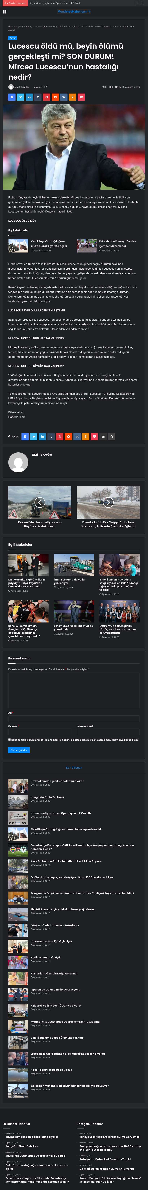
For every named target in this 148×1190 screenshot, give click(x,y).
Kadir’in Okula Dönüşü (45, 957)
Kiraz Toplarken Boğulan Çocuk (51, 1070)
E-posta (13, 726)
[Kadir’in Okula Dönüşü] (18, 962)
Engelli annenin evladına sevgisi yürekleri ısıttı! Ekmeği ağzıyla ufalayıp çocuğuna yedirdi (118, 585)
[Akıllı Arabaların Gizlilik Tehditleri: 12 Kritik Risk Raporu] (18, 866)
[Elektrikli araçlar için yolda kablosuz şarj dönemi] (18, 914)
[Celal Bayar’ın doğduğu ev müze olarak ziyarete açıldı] (18, 245)
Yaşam (27, 26)
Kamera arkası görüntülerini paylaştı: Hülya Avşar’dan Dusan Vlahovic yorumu (26, 583)
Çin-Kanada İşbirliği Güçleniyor (51, 941)
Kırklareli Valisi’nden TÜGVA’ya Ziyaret (56, 1005)
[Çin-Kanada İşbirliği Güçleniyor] (18, 946)
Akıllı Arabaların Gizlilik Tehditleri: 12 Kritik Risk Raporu (66, 861)
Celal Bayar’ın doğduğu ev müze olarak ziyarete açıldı (66, 829)
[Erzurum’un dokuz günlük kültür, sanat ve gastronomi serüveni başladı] (119, 611)
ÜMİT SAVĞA (22, 87)
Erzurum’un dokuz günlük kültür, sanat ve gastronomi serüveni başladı (117, 629)
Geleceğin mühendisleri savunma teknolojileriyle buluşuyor (70, 1086)
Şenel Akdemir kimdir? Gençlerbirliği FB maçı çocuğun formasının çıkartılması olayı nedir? (24, 631)
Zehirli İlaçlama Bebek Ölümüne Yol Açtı (57, 1038)
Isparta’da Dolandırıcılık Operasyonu (55, 989)
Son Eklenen (74, 767)
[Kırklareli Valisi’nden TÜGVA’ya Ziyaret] (18, 1010)
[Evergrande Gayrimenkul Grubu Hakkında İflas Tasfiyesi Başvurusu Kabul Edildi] (18, 898)
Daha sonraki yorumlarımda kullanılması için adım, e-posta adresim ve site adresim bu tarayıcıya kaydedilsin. (74, 739)
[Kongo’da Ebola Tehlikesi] (18, 802)
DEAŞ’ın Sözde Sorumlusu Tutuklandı (55, 925)
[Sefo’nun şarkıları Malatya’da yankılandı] (74, 611)
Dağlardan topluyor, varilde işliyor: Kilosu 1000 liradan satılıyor (72, 877)
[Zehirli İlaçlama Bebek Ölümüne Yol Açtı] (18, 1042)
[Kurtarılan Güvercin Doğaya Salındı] (18, 978)
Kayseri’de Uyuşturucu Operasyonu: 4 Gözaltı (55, 3)
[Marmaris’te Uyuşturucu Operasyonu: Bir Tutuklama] (18, 1026)
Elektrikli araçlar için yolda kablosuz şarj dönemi (63, 909)
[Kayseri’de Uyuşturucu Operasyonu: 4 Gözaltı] (18, 818)
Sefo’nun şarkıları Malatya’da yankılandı (73, 627)
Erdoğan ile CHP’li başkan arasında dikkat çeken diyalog (68, 1054)
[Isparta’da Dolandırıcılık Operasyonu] (18, 994)
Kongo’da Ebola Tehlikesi (47, 797)
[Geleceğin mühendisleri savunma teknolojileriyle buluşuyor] (18, 1091)
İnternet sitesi (85, 726)
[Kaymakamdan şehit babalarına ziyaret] (18, 786)
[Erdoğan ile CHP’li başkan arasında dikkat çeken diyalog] (18, 1058)
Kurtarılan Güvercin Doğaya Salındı (54, 973)
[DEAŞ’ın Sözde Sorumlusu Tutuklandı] (18, 930)
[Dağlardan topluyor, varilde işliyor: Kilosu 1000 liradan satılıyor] (18, 882)
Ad (10, 712)
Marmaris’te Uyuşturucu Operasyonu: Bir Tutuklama (65, 1021)
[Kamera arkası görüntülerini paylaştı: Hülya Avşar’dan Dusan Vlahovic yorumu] (28, 565)
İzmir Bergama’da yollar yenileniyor (70, 581)
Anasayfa (15, 26)
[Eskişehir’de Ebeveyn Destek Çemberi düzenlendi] (87, 245)
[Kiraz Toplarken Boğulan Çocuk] (18, 1075)
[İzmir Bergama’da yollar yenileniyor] (74, 565)
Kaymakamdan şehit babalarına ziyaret (57, 781)
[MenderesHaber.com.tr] (74, 11)
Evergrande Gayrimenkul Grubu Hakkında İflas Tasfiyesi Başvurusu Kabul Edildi (82, 893)
